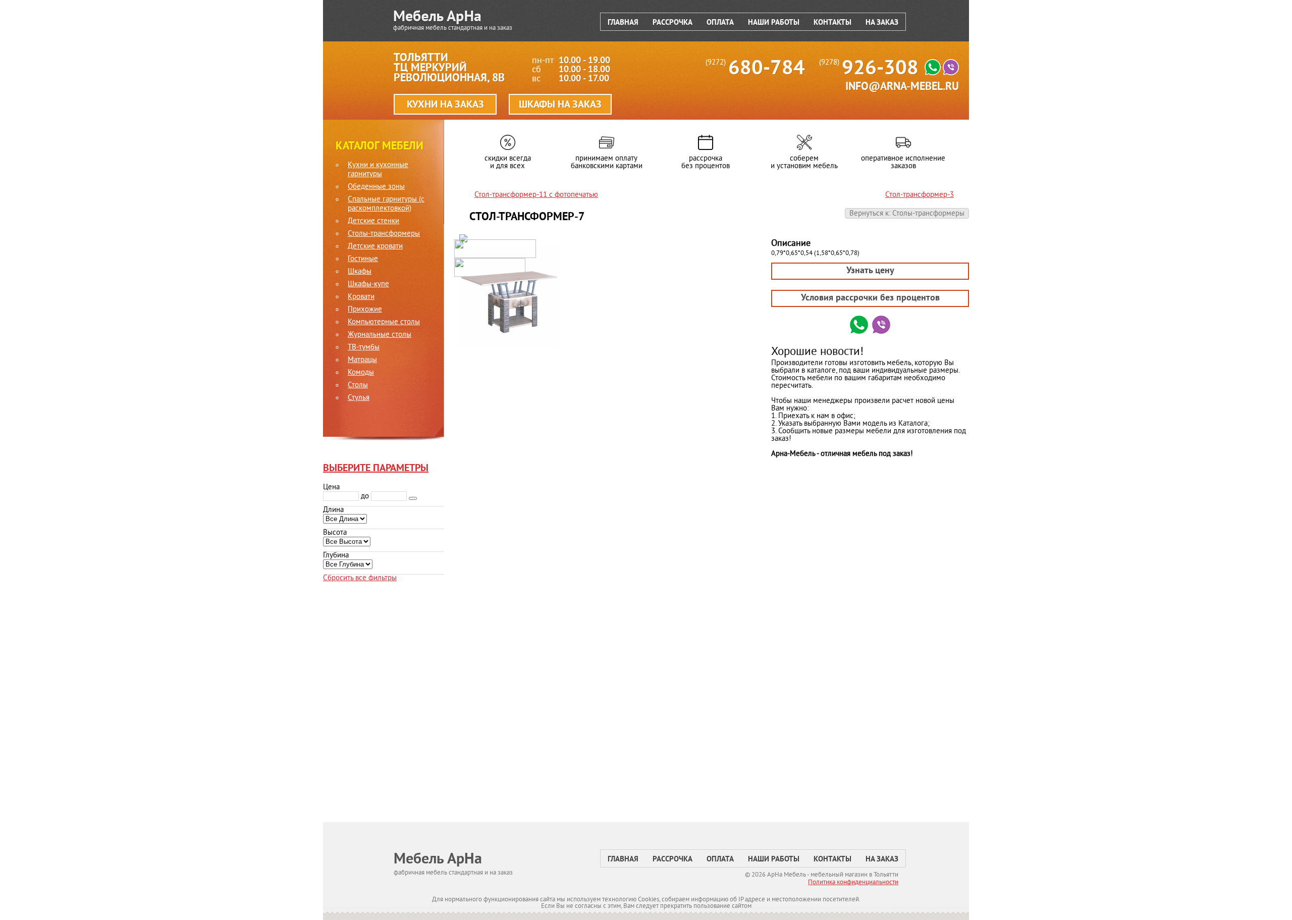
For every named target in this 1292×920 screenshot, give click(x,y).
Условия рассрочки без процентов (870, 298)
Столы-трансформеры (384, 234)
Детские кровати (375, 246)
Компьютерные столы (384, 322)
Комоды (361, 373)
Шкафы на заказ (560, 105)
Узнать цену (870, 271)
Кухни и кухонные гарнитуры (378, 170)
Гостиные (363, 259)
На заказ (882, 23)
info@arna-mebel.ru (902, 87)
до (365, 496)
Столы (358, 385)
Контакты (832, 23)
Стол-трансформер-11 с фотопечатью (536, 195)
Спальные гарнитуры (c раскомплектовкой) (386, 204)
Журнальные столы (379, 335)
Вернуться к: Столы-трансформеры (906, 214)
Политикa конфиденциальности (853, 883)
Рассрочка (672, 23)
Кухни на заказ (445, 105)
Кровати (361, 297)
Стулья (358, 398)
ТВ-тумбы (364, 347)
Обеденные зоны (376, 187)
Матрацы (362, 360)
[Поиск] (413, 498)
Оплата (720, 23)
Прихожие (365, 310)
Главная (623, 23)
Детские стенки (373, 221)
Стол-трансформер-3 (919, 195)
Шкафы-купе (368, 284)
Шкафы (359, 272)
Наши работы (773, 23)
